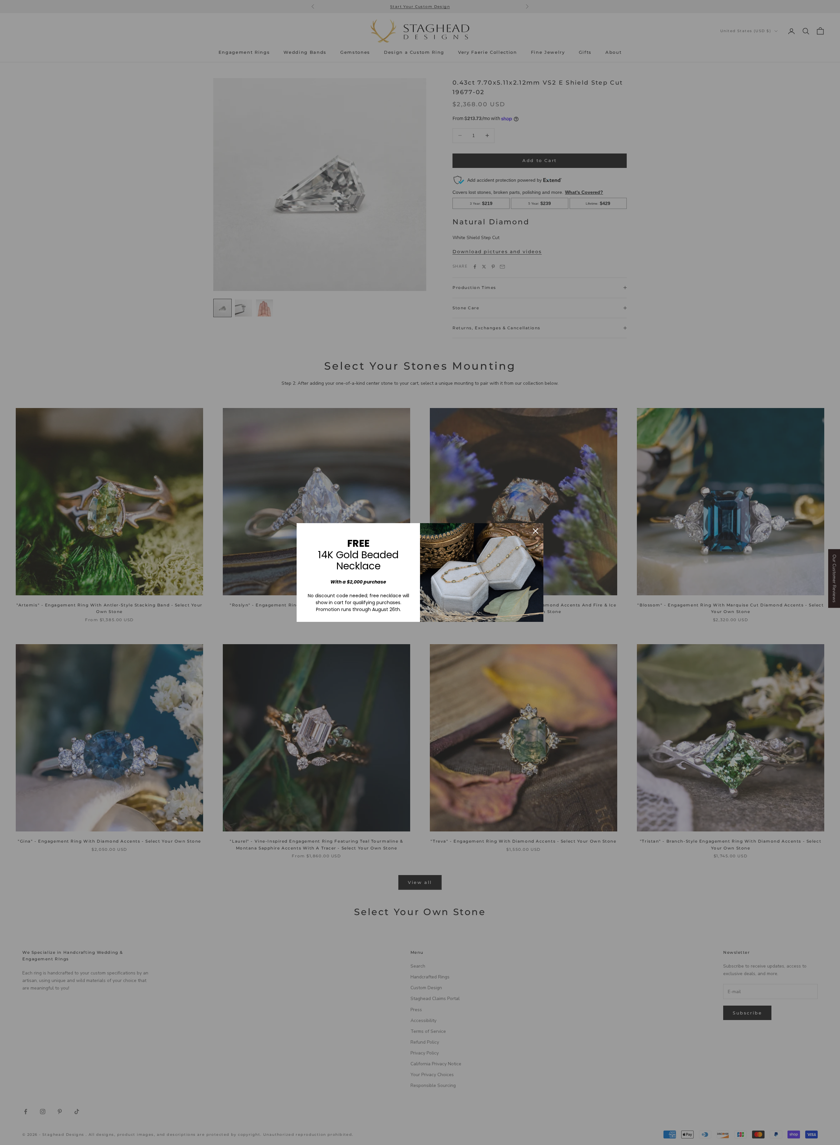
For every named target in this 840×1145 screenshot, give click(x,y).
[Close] (535, 531)
